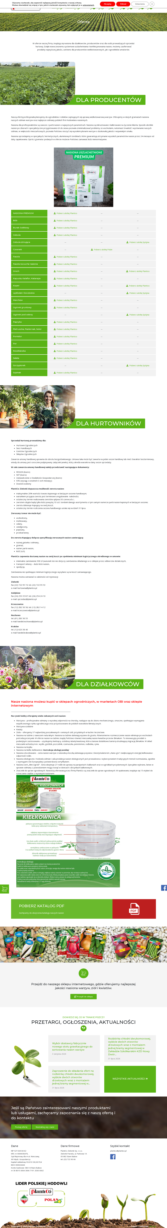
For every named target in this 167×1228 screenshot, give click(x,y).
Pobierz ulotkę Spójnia (139, 242)
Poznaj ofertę (21, 1127)
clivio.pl (152, 1226)
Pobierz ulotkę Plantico (67, 213)
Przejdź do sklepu (84, 996)
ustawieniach (88, 5)
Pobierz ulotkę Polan (103, 249)
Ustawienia (140, 4)
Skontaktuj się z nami (45, 1127)
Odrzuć (123, 4)
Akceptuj (107, 4)
